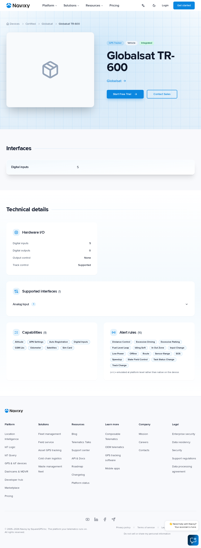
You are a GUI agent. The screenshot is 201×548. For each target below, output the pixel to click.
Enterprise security (183, 434)
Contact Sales (162, 94)
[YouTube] (88, 519)
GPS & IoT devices (16, 463)
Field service (46, 442)
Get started (184, 5)
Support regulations (184, 458)
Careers (143, 442)
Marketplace (12, 487)
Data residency (181, 442)
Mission (143, 434)
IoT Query (10, 455)
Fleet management (49, 434)
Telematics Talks (81, 442)
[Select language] (143, 5)
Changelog (78, 474)
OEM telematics (114, 447)
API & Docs (78, 458)
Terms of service (146, 527)
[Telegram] (113, 519)
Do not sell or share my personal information (147, 533)
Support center (81, 450)
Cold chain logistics (50, 458)
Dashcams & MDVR (16, 471)
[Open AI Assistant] (193, 540)
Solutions (70, 5)
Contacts (144, 450)
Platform (48, 5)
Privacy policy (123, 527)
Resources (93, 5)
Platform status (81, 483)
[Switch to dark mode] (154, 5)
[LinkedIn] (96, 519)
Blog (74, 434)
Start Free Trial (122, 94)
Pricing (114, 5)
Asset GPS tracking (49, 450)
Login (165, 5)
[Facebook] (105, 519)
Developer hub (14, 479)
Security (177, 450)
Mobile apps (112, 468)
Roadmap (77, 466)
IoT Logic (10, 447)
